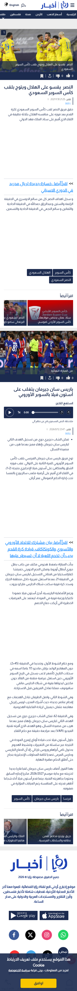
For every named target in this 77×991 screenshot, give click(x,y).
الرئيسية (71, 14)
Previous (73, 352)
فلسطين (15, 14)
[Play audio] (10, 412)
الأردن (39, 14)
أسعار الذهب (54, 14)
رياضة (68, 103)
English (14, 5)
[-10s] (61, 412)
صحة (28, 14)
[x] (30, 935)
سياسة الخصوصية (19, 970)
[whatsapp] (63, 935)
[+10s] (68, 412)
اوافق (38, 983)
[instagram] (47, 935)
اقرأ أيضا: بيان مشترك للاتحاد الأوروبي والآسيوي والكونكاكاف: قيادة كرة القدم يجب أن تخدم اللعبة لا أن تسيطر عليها (39, 549)
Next (4, 352)
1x (19, 412)
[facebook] (14, 935)
